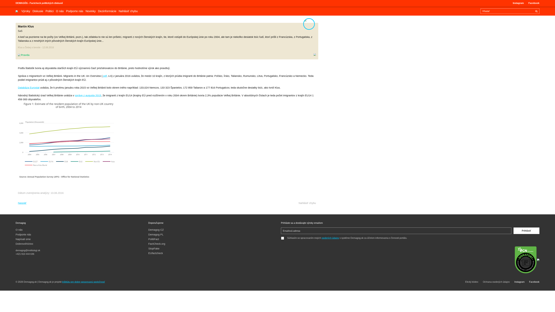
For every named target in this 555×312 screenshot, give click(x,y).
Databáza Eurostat (28, 87)
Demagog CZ (156, 229)
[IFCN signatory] (525, 259)
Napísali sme (23, 239)
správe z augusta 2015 (88, 95)
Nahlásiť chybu (128, 11)
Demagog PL (155, 234)
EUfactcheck (155, 253)
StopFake (153, 248)
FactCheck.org (156, 243)
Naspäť (22, 203)
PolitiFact (153, 239)
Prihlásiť (526, 231)
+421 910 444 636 (25, 254)
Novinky (91, 11)
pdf (105, 76)
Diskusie (38, 11)
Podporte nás (74, 11)
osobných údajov (330, 238)
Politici (50, 11)
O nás (60, 11)
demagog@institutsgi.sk (28, 250)
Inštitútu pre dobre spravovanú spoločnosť (83, 282)
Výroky (25, 11)
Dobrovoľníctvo (24, 243)
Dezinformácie (107, 11)
